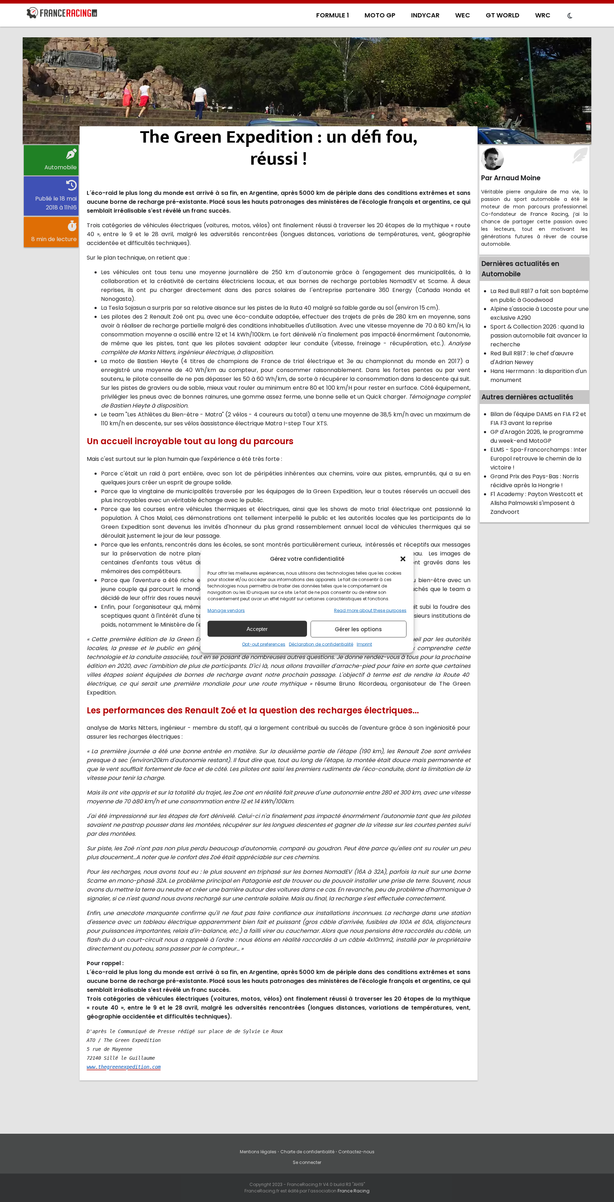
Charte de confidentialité (307, 1152)
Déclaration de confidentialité (321, 644)
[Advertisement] (307, 90)
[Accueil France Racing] (62, 14)
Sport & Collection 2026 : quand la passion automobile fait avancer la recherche (538, 336)
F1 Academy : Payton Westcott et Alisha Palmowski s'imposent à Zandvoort (536, 503)
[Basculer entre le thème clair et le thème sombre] (570, 16)
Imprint (364, 644)
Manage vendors (226, 610)
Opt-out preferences (263, 644)
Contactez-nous (356, 1152)
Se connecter (307, 1162)
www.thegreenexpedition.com (124, 1067)
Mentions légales (258, 1152)
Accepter (257, 629)
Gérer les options (358, 629)
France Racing (354, 1191)
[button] (402, 558)
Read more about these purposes (370, 610)
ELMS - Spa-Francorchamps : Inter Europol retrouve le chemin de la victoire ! (538, 459)
